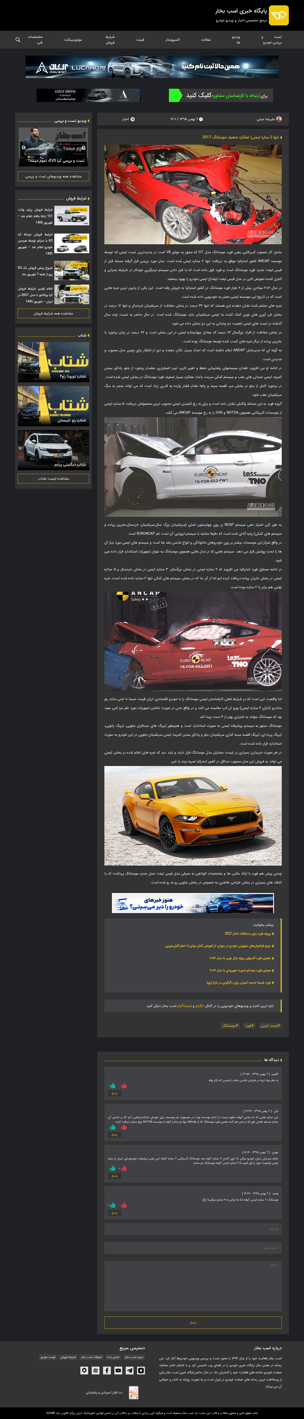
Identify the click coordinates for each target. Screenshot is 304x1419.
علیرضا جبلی (266, 119)
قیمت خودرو (48, 1357)
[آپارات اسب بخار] (95, 1370)
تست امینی (269, 1026)
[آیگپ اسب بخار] (84, 1370)
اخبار (125, 119)
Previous (83, 147)
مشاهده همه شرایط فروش (53, 313)
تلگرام (200, 1006)
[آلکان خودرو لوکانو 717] (152, 67)
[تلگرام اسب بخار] (193, 903)
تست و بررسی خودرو (271, 39)
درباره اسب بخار (134, 1357)
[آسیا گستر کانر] (88, 95)
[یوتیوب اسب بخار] (118, 1370)
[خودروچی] (221, 95)
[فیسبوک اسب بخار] (107, 1370)
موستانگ (229, 1026)
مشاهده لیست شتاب (53, 478)
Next (23, 147)
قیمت (140, 40)
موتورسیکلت (73, 40)
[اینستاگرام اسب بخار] (141, 1370)
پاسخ (114, 1093)
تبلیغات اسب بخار (91, 1357)
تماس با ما (113, 1357)
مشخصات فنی (35, 39)
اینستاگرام (184, 1006)
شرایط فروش (110, 39)
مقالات (206, 40)
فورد (248, 1026)
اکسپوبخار (173, 40)
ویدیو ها (236, 39)
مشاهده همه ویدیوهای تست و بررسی (53, 176)
